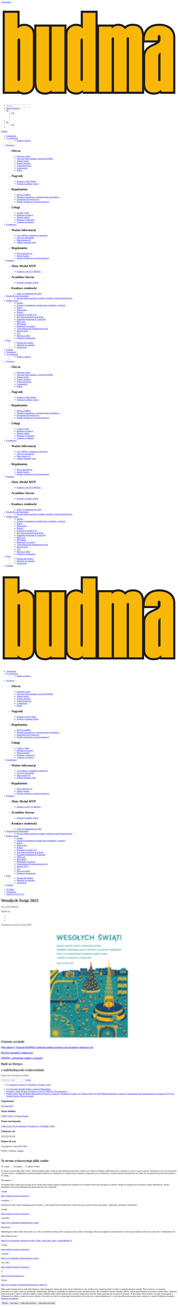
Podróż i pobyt (12, 300)
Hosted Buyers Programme (17, 296)
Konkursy (10, 260)
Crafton (20, 1151)
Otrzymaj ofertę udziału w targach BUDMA (35, 159)
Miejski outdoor (23, 217)
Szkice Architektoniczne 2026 (29, 293)
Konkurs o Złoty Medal (26, 181)
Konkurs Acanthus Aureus (27, 184)
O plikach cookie (33, 1166)
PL (7, 111)
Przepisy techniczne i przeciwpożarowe (33, 202)
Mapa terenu (22, 310)
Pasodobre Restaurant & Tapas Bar (31, 319)
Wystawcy (10, 145)
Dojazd (20, 303)
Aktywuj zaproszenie (25, 238)
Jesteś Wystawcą (22, 1091)
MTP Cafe (21, 322)
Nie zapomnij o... (61, 1091)
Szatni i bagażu (23, 256)
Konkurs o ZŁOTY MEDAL (29, 271)
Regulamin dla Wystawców (28, 199)
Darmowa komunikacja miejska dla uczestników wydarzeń (41, 305)
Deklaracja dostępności (26, 338)
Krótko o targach (24, 140)
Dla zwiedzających (24, 253)
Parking (20, 312)
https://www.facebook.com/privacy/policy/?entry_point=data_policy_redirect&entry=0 (36, 1240)
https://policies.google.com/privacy (15, 1196)
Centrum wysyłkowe (25, 222)
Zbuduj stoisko (23, 161)
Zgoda (7, 1166)
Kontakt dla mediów (25, 343)
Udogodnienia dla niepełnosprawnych (32, 329)
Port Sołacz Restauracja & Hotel (30, 317)
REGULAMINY (24, 195)
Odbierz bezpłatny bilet (26, 242)
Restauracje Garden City (27, 315)
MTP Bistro (21, 324)
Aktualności (11, 136)
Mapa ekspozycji (24, 240)
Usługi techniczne (24, 166)
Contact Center (23, 213)
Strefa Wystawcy (13, 108)
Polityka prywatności (9, 1298)
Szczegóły (17, 1166)
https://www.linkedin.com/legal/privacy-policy (20, 1223)
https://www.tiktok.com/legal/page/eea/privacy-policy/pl (24, 1285)
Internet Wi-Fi (22, 331)
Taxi (18, 333)
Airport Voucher (13, 1096)
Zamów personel (23, 163)
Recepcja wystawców (51, 1094)
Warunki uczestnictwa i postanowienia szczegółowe (38, 197)
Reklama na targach (25, 215)
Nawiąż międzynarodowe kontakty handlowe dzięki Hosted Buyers (44, 298)
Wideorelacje (45, 1089)
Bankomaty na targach (26, 326)
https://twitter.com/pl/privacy (12, 1276)
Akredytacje (22, 347)
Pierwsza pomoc (23, 336)
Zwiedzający (11, 224)
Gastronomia (22, 168)
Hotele (19, 170)
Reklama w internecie (26, 220)
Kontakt (9, 350)
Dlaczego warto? (24, 156)
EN (12, 113)
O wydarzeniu (12, 138)
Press (8, 340)
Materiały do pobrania (26, 345)
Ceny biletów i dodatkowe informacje (32, 235)
